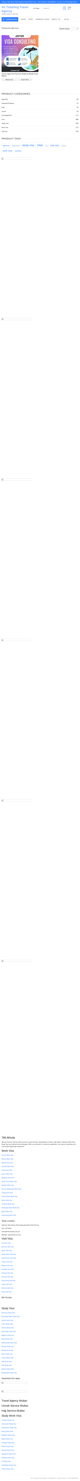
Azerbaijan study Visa (9, 1331)
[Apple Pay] (33, 1302)
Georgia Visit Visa (7, 1277)
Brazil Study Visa (7, 1339)
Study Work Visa (11, 1415)
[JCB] (30, 1302)
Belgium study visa (8, 1335)
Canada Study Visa (8, 1420)
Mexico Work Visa (7, 1159)
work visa (5, 127)
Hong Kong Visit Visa (8, 1280)
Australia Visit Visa (8, 1269)
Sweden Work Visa (8, 1185)
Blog (66, 19)
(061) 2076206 (42, 2)
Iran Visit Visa (6, 1243)
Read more (9, 80)
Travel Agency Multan (14, 1400)
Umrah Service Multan (15, 1405)
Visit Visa (7, 1238)
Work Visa (8, 1150)
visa (3, 119)
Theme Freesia (61, 1478)
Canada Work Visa (8, 1166)
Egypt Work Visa (7, 1211)
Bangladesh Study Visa (9, 1373)
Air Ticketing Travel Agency (15, 9)
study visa (5, 123)
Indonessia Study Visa (9, 1424)
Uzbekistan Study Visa (9, 1465)
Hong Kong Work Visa (9, 1215)
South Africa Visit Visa (9, 1254)
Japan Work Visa (7, 1174)
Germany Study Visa (8, 1313)
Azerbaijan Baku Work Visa (10, 1208)
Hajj (3, 107)
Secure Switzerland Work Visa (11, 1189)
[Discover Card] (22, 1302)
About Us (56, 19)
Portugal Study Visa (8, 1443)
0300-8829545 (51, 2)
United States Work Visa (10, 1196)
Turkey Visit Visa (7, 1262)
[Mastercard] (6, 1302)
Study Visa (8, 1308)
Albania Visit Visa (7, 1265)
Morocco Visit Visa (8, 1247)
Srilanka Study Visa (8, 1458)
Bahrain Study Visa (8, 1369)
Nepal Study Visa (7, 1439)
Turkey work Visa (7, 1193)
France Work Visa (7, 1155)
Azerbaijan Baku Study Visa (11, 1316)
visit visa (5, 131)
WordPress (75, 1478)
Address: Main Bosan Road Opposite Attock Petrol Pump (19, 2)
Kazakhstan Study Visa (9, 1428)
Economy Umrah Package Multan (67, 2)
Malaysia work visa (8, 1178)
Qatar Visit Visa (7, 1250)
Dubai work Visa (7, 1170)
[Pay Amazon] (37, 1302)
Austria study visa (7, 1320)
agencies (5, 99)
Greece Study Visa (8, 1328)
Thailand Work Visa (8, 1204)
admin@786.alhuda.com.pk (11, 1231)
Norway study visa (8, 1346)
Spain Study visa (7, 1354)
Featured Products (8, 103)
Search (52, 8)
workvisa (18, 151)
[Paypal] (14, 1302)
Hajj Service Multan (13, 1410)
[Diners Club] (18, 1302)
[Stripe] (26, 1302)
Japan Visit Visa (7, 1284)
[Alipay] (45, 1302)
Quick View (25, 80)
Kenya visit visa (7, 1292)
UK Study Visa (6, 1461)
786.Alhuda (8, 1137)
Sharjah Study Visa (8, 1450)
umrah (4, 111)
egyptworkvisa (15, 145)
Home (23, 19)
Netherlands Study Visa (9, 1343)
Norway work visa (7, 1350)
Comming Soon (42, 19)
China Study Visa (7, 1324)
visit (46, 145)
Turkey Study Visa (7, 1358)
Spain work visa (7, 1200)
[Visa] (10, 1302)
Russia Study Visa (7, 1446)
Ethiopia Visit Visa (7, 1273)
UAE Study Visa (7, 1361)
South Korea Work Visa (9, 1181)
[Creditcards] (41, 1302)
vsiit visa (64, 145)
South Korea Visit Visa (9, 1258)
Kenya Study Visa (7, 1431)
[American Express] (3, 1302)
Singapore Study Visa (9, 1454)
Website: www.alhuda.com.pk (11, 1235)
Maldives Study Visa (8, 1435)
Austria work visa (7, 1163)
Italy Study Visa (7, 1365)
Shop (30, 19)
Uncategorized (6, 115)
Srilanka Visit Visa (7, 1288)
